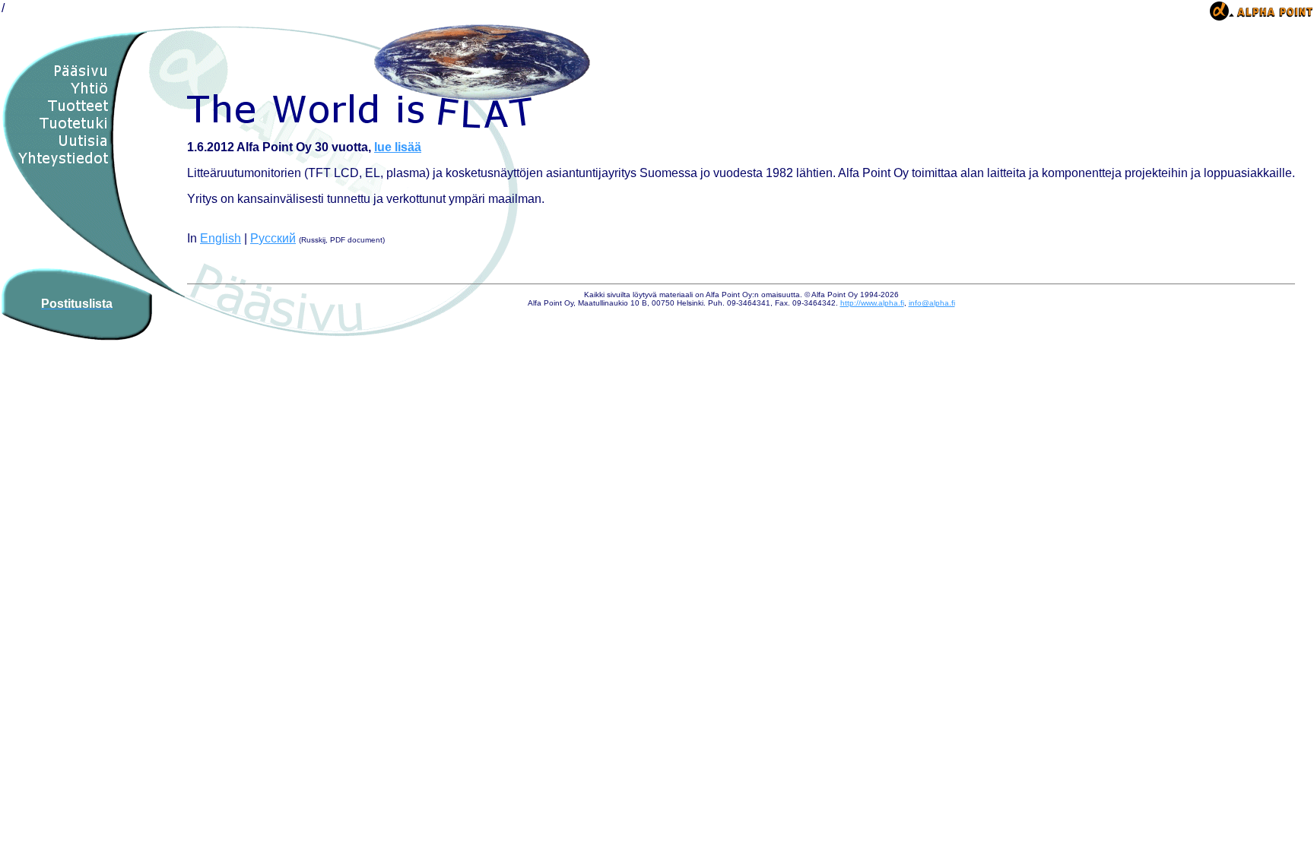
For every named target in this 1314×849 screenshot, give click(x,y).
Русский (273, 238)
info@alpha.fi (932, 303)
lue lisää (397, 147)
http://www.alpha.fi (872, 303)
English (220, 238)
